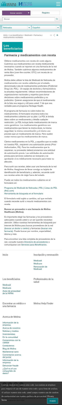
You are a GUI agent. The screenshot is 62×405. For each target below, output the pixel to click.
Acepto (52, 400)
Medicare (38, 263)
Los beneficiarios (16, 35)
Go (57, 19)
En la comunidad (10, 337)
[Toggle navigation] (58, 4)
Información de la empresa (10, 323)
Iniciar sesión (16, 13)
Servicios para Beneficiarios (33, 244)
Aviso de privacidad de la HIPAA (11, 292)
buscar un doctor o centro (17, 228)
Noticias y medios (11, 331)
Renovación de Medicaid (40, 267)
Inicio (5, 35)
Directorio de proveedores (36, 242)
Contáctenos (8, 345)
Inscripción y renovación (46, 255)
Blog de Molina (9, 348)
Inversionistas (9, 334)
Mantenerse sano (11, 352)
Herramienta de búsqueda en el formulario (23, 193)
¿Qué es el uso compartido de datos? (10, 370)
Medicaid (28, 35)
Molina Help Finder (43, 303)
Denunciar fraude (10, 365)
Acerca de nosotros (11, 328)
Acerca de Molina (11, 317)
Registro (46, 13)
